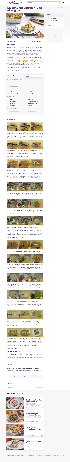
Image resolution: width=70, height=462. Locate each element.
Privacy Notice (33, 455)
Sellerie (11, 99)
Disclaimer (52, 455)
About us (24, 455)
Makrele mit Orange (35, 60)
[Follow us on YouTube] (40, 42)
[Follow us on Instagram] (35, 42)
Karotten (29, 99)
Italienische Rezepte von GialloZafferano (17, 2)
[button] (39, 357)
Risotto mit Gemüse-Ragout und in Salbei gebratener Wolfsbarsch (34, 400)
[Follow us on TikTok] (38, 42)
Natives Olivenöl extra (32, 103)
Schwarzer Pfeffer (14, 86)
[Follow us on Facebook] (33, 42)
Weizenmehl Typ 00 (32, 111)
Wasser (29, 105)
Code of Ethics (56, 455)
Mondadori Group (61, 455)
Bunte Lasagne (32, 414)
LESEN (41, 407)
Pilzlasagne (27, 68)
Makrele (29, 82)
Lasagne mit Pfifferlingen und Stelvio (33, 428)
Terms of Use (29, 455)
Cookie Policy (42, 455)
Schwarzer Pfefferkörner (33, 101)
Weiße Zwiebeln (13, 101)
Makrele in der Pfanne (22, 60)
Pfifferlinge (12, 91)
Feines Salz (30, 84)
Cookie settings (47, 455)
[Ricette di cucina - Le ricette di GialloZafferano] (63, 2)
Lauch (29, 91)
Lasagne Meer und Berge (33, 442)
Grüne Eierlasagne (14, 82)
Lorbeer (11, 103)
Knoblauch (12, 84)
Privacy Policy (38, 455)
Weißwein (12, 105)
